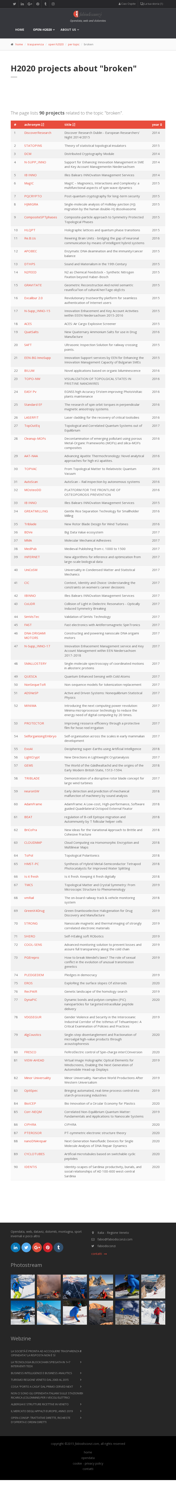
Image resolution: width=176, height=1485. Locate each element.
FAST (28, 625)
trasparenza (35, 44)
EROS (28, 983)
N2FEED (30, 272)
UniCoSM (30, 570)
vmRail (29, 898)
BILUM (29, 370)
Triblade (30, 524)
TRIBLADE (32, 778)
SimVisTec (31, 616)
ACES (28, 323)
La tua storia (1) (153, 4)
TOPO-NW (32, 379)
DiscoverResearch (37, 132)
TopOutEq (32, 425)
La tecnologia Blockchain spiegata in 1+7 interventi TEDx (40, 1364)
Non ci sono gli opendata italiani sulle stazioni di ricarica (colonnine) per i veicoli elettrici (47, 1395)
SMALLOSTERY (35, 663)
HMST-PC (31, 864)
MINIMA (30, 705)
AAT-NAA (31, 456)
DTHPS (29, 264)
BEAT (28, 817)
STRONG (31, 923)
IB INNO (30, 175)
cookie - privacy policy (88, 1463)
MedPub (30, 549)
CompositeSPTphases (40, 217)
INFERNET (32, 557)
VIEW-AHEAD (34, 1060)
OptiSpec (31, 1090)
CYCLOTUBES (34, 1154)
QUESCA (30, 676)
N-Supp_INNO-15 (37, 311)
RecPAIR (30, 991)
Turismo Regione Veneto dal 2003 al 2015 (40, 1380)
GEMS (28, 765)
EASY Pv (30, 391)
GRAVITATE (33, 285)
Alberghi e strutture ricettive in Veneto (40, 1404)
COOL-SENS (33, 944)
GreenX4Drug (34, 910)
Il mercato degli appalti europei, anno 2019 (42, 1411)
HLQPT (29, 230)
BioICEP (30, 1103)
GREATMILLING (36, 511)
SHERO (29, 936)
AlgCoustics (32, 1034)
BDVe (28, 532)
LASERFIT (31, 417)
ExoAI (28, 749)
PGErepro (31, 957)
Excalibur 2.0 (33, 298)
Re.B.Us (30, 238)
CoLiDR (29, 604)
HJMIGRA (31, 204)
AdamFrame (33, 804)
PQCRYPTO (33, 196)
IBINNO (30, 595)
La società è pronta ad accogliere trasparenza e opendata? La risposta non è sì (46, 1353)
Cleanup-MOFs (35, 438)
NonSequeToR (35, 684)
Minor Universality (37, 1078)
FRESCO (30, 1052)
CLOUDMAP (33, 842)
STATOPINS (33, 145)
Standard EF (33, 404)
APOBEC (30, 251)
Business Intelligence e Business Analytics (41, 1373)
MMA (28, 540)
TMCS (28, 885)
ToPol (28, 855)
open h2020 (56, 44)
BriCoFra (30, 830)
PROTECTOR (34, 723)
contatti (88, 1468)
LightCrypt (32, 757)
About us (68, 30)
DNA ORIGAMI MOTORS (35, 635)
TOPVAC (30, 469)
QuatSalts (31, 332)
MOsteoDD (32, 490)
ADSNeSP (31, 693)
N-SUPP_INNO (35, 162)
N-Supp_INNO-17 (37, 646)
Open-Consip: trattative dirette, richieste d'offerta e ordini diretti (40, 1420)
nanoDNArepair (35, 1141)
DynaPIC (30, 999)
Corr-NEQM (33, 1112)
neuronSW (31, 791)
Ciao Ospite (128, 4)
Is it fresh (31, 876)
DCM (27, 154)
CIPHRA (30, 1124)
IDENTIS (30, 1167)
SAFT (28, 345)
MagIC (29, 183)
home (19, 30)
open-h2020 (42, 30)
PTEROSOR (33, 1133)
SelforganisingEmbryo (40, 736)
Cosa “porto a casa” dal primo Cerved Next (42, 1387)
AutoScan (31, 481)
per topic (73, 44)
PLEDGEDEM (34, 975)
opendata (88, 1458)
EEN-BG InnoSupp (37, 357)
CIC (26, 582)
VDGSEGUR (32, 1017)
